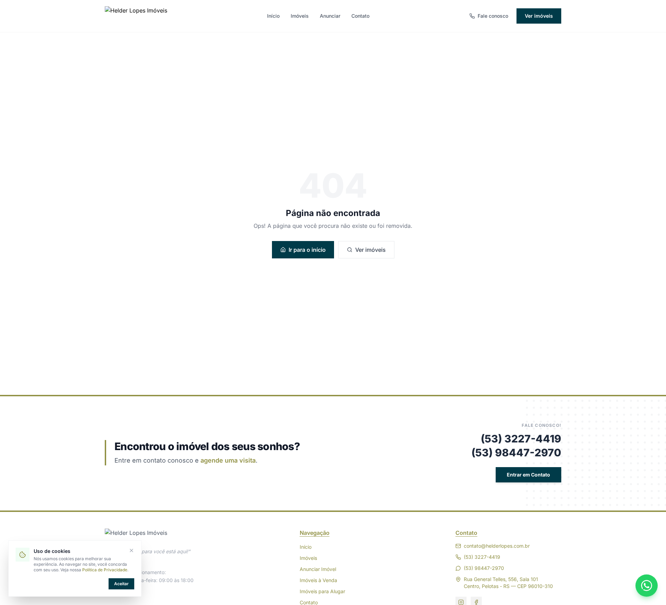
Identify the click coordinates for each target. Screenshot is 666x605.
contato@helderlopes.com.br (497, 546)
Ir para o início (307, 249)
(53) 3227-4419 (521, 438)
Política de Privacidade (104, 569)
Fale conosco (493, 16)
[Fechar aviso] (131, 550)
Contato (360, 16)
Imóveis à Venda (318, 580)
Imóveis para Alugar (322, 591)
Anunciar (330, 16)
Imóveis (300, 16)
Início (273, 16)
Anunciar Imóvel (318, 569)
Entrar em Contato (528, 475)
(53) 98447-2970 (516, 452)
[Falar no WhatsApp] (646, 585)
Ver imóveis (539, 16)
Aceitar (121, 583)
